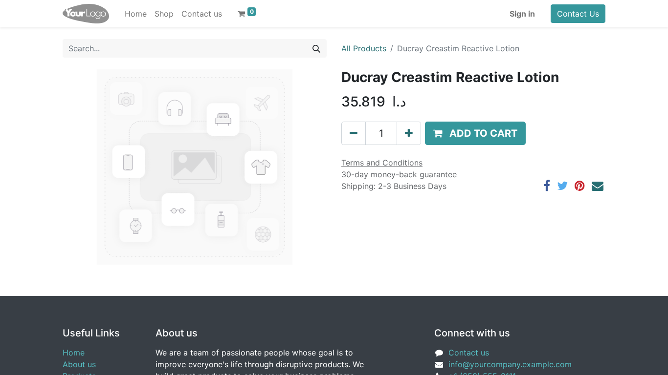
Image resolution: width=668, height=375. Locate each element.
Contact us (468, 352)
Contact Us (578, 14)
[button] (475, 133)
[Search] (316, 48)
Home (74, 352)
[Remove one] (353, 133)
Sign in (522, 14)
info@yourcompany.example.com (510, 364)
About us (79, 364)
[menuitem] (136, 13)
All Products (363, 48)
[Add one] (409, 133)
